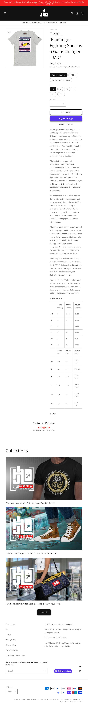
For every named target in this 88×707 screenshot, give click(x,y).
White (73, 75)
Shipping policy (77, 699)
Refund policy (44, 699)
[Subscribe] (44, 671)
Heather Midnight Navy (61, 80)
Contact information (76, 702)
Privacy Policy (11, 640)
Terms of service (66, 699)
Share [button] (54, 414)
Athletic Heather (58, 75)
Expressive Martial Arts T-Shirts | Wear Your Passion (29, 503)
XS (53, 89)
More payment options (66, 124)
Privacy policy (54, 699)
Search (8, 634)
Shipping (63, 67)
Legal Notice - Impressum (15, 655)
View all (44, 612)
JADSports (22, 699)
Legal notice (64, 702)
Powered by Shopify (32, 699)
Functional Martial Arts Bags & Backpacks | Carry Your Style (33, 603)
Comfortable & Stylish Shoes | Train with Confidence (30, 553)
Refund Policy (11, 645)
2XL (61, 94)
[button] (4, 13)
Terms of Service (12, 650)
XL (53, 94)
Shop (8, 629)
